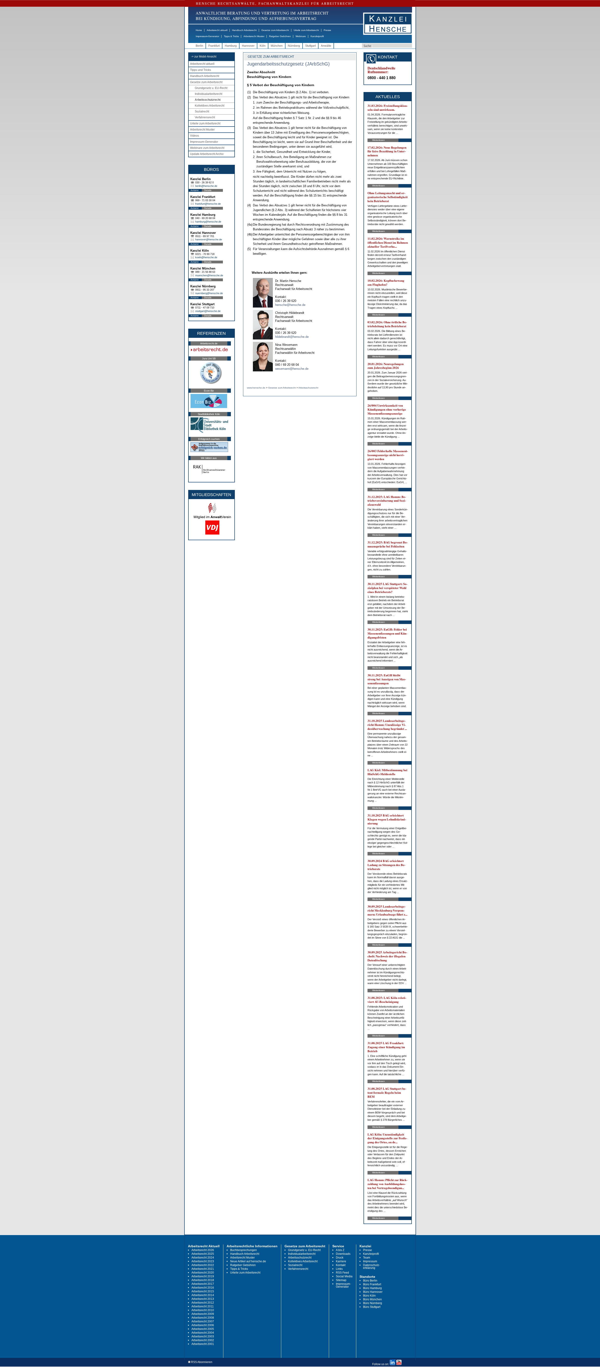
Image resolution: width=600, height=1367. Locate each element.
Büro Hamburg (372, 1288)
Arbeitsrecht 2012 (202, 1302)
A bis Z (340, 1250)
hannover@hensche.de (208, 239)
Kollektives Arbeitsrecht (209, 105)
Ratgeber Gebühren (280, 36)
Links (339, 1269)
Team (366, 1257)
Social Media (344, 1276)
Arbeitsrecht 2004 (202, 1332)
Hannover (248, 45)
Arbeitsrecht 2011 (202, 1306)
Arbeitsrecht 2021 (202, 1269)
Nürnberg (294, 45)
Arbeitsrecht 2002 (202, 1340)
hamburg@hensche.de (208, 221)
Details (207, 190)
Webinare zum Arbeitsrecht (207, 148)
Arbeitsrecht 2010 (202, 1310)
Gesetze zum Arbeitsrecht (275, 30)
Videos (194, 135)
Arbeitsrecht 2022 (202, 1265)
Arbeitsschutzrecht (208, 99)
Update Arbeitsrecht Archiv (207, 154)
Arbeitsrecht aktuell (217, 30)
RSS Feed (342, 1272)
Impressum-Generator (207, 36)
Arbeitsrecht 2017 (202, 1284)
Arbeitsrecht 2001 (202, 1344)
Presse (327, 30)
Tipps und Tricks (200, 70)
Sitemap (341, 1280)
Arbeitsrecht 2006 (202, 1325)
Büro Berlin (370, 1280)
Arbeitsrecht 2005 (202, 1329)
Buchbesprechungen (243, 1250)
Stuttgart (310, 45)
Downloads (343, 1253)
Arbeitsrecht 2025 (202, 1253)
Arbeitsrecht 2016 (202, 1287)
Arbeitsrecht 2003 (202, 1336)
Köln (263, 45)
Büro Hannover (372, 1292)
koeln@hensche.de (206, 257)
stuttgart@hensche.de (208, 311)
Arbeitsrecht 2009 (202, 1314)
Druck (339, 1257)
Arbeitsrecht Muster (254, 36)
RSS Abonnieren (201, 1362)
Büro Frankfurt (372, 1284)
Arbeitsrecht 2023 (202, 1261)
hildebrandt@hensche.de (292, 337)
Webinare (301, 36)
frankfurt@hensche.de (208, 203)
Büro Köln (369, 1295)
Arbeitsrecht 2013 (202, 1299)
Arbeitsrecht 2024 (202, 1257)
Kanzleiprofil (317, 36)
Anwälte (326, 45)
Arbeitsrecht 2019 (202, 1276)
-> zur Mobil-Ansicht (203, 56)
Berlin (199, 45)
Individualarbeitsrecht (208, 94)
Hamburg (231, 45)
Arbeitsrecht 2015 (202, 1291)
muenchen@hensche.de (209, 275)
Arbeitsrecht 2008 (202, 1317)
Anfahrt (195, 190)
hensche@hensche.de (290, 305)
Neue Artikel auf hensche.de (248, 1261)
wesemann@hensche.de (291, 368)
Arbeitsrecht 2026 (202, 1250)
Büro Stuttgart (371, 1307)
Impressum (370, 1261)
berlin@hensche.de (206, 186)
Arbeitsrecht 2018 (202, 1280)
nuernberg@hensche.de (209, 293)
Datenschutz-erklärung (371, 1266)
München (277, 45)
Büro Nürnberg (372, 1303)
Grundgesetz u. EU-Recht (211, 88)
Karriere (341, 1261)
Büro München (372, 1299)
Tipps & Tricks (231, 36)
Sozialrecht (202, 111)
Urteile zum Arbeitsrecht (306, 30)
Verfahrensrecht (205, 117)
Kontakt (340, 1265)
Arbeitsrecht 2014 (202, 1295)
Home (199, 30)
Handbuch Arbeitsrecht (244, 30)
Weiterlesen (378, 140)
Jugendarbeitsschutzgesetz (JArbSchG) (288, 63)
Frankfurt (214, 45)
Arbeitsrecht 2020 (202, 1272)
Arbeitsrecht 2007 (202, 1321)
